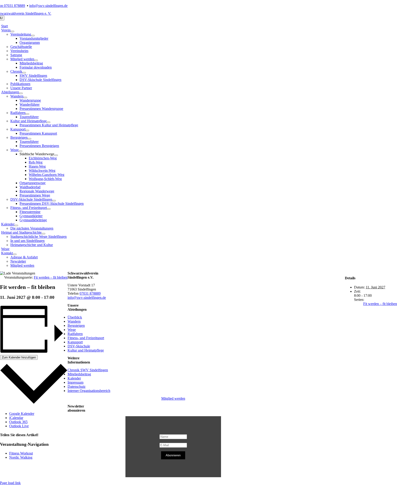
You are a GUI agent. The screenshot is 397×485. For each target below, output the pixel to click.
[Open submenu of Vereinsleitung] (33, 35)
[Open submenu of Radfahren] (27, 114)
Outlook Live (19, 426)
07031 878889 (90, 293)
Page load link (10, 483)
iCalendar (16, 418)
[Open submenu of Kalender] (16, 225)
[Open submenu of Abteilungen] (21, 93)
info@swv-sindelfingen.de (48, 6)
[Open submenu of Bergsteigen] (29, 138)
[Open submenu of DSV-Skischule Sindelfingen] (54, 200)
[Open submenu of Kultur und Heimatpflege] (48, 122)
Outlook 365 (18, 422)
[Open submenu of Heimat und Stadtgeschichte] (43, 233)
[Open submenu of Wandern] (25, 97)
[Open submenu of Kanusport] (27, 130)
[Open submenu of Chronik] (24, 72)
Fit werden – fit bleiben (380, 304)
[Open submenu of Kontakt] (15, 254)
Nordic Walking (20, 457)
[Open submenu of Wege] (20, 151)
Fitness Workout (21, 453)
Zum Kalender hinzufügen (19, 357)
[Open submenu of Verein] (12, 31)
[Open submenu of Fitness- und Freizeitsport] (49, 209)
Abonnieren (173, 455)
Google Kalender (21, 414)
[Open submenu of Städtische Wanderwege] (56, 155)
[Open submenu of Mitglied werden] (36, 60)
